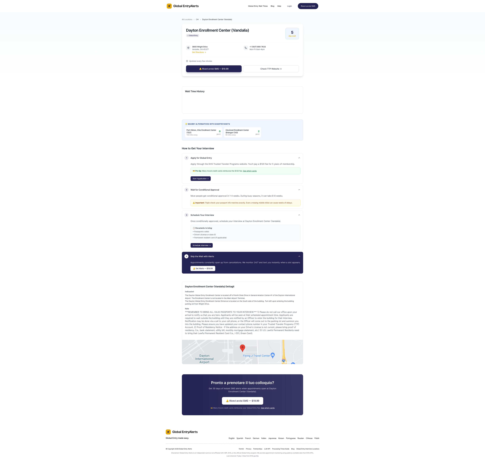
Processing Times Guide (280, 449)
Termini (241, 449)
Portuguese (291, 438)
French (248, 438)
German (256, 438)
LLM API (267, 449)
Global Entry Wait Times (258, 6)
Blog (272, 6)
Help (279, 6)
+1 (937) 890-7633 (258, 47)
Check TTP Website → (271, 69)
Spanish (240, 438)
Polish (316, 438)
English (232, 438)
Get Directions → (199, 52)
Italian (263, 438)
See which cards (250, 171)
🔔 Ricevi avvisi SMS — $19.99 (213, 69)
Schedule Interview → (202, 245)
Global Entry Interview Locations (307, 449)
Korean (281, 438)
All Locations (187, 19)
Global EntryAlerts (186, 6)
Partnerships (257, 449)
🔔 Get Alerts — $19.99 (203, 268)
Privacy (248, 449)
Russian (301, 438)
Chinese (309, 438)
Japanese (272, 438)
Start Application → (201, 178)
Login (289, 6)
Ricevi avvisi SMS (308, 6)
